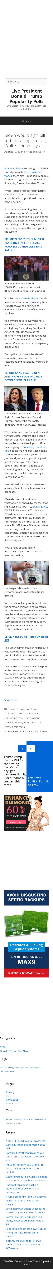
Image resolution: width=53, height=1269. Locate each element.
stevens (37, 1068)
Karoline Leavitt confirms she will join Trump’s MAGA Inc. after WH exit (25, 1156)
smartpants (29, 1068)
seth (22, 1068)
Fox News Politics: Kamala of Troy (27, 731)
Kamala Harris (29, 298)
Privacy (10, 1092)
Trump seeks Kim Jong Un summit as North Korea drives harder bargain (26, 1200)
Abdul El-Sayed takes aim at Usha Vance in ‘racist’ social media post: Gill (25, 1144)
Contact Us (12, 1099)
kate (19, 1068)
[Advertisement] (26, 26)
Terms (9, 1096)
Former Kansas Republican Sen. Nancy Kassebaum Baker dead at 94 (25, 1220)
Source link (10, 700)
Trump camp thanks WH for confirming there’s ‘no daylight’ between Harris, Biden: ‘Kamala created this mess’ (15, 771)
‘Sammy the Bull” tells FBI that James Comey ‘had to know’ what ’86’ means (25, 1244)
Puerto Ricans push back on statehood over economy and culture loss (23, 1188)
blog (2, 1046)
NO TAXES (42, 506)
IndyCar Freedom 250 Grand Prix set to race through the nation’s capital (25, 1168)
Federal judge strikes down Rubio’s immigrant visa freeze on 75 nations (26, 1232)
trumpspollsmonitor (8, 1071)
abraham (3, 1068)
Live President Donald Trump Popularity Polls (26, 96)
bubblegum (12, 1068)
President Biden (13, 168)
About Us (11, 1103)
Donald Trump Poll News (22, 709)
